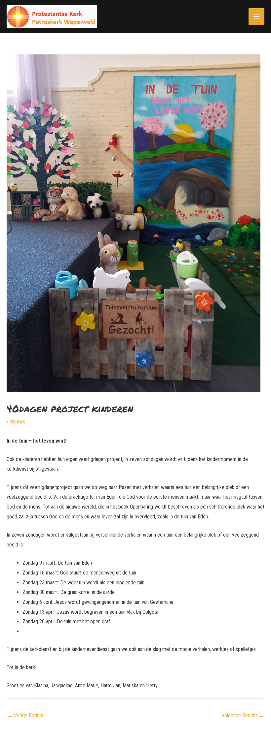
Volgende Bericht (242, 715)
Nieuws (17, 421)
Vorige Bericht (25, 715)
